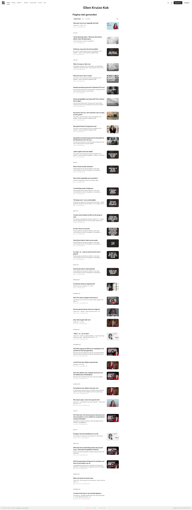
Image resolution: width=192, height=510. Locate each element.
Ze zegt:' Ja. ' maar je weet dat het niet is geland (87, 253)
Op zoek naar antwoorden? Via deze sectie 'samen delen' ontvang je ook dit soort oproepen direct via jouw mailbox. (88, 103)
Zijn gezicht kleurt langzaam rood (84, 126)
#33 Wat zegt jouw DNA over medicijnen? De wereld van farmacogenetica (88, 349)
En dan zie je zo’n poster (81, 228)
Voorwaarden (18, 508)
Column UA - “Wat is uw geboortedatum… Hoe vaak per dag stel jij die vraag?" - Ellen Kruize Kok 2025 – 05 (88, 336)
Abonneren (178, 2)
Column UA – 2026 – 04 (79, 25)
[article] (96, 26)
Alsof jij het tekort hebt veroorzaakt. (85, 240)
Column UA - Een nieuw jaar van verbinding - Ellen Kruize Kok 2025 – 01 (89, 481)
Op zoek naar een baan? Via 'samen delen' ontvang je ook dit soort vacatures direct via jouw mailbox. (89, 90)
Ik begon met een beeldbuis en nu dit (85, 434)
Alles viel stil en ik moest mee (83, 478)
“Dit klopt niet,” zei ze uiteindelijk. (84, 200)
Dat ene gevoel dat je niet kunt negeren (86, 309)
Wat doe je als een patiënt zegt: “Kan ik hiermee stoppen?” (88, 376)
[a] (112, 300)
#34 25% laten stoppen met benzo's (85, 297)
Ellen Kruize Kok (81, 27)
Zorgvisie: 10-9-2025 (78, 364)
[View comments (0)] (84, 29)
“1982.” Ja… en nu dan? (81, 334)
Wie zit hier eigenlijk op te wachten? (85, 178)
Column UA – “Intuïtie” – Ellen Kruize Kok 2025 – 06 (86, 311)
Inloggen (186, 2)
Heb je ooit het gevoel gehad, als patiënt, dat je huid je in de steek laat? (88, 452)
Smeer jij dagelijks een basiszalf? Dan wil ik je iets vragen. (88, 100)
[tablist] (82, 18)
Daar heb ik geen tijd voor (82, 320)
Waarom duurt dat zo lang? (82, 76)
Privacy (13, 508)
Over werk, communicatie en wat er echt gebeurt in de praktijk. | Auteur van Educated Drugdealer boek (87, 51)
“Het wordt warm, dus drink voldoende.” (83, 41)
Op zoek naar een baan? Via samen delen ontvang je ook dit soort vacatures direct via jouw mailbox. (88, 142)
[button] (8, 3)
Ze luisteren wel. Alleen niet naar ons (85, 388)
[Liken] (74, 29)
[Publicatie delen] (171, 2)
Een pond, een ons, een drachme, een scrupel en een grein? (88, 113)
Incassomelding (25, 508)
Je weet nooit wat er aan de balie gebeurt (87, 493)
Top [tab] (83, 19)
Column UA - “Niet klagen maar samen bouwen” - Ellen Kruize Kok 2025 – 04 (89, 402)
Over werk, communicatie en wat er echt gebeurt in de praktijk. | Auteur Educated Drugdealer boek (87, 78)
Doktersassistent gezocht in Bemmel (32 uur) (89, 87)
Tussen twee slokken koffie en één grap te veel (87, 216)
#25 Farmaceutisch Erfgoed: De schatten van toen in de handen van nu (88, 462)
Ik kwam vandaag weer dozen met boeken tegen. (86, 180)
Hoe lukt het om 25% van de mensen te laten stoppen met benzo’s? (88, 300)
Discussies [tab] (87, 19)
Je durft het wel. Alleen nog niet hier (85, 362)
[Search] (168, 2)
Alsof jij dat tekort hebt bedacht (84, 269)
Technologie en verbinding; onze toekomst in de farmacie (88, 436)
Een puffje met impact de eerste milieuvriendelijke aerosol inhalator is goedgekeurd (88, 421)
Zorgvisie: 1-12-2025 (78, 322)
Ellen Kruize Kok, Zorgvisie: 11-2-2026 (83, 286)
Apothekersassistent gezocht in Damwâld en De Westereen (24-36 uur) (88, 139)
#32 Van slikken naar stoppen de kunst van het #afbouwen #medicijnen (88, 374)
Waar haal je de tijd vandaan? (83, 166)
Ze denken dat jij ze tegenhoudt (84, 284)
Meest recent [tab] (77, 19)
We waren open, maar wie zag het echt (86, 400)
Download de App (102, 508)
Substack (175, 508)
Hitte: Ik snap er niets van (82, 64)
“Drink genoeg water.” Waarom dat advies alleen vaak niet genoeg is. (87, 38)
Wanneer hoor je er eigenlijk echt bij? (86, 23)
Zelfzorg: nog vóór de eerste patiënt (85, 49)
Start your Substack (91, 508)
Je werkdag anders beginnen (83, 188)
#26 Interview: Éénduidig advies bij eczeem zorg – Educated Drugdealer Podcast (88, 448)
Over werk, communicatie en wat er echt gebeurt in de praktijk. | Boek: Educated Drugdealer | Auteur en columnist (88, 154)
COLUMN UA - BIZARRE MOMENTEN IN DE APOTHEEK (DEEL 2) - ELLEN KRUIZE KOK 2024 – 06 (89, 496)
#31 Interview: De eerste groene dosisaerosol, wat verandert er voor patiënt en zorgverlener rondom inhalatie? (89, 417)
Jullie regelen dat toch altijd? (83, 151)
